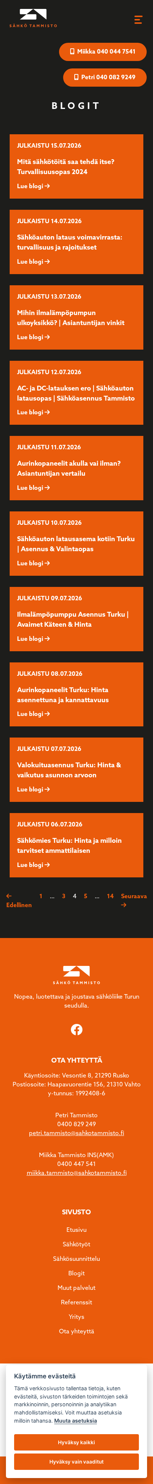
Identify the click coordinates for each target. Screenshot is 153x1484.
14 (110, 896)
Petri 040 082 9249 (108, 77)
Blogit (76, 1273)
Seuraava (134, 896)
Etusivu (76, 1230)
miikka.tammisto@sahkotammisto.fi (77, 1173)
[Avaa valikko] (137, 19)
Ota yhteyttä (76, 1331)
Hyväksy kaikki (76, 1442)
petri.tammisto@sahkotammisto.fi (76, 1133)
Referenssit (76, 1302)
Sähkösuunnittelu (76, 1259)
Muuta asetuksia (75, 1420)
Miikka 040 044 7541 (106, 51)
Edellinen (19, 905)
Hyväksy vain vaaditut (76, 1462)
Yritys (76, 1317)
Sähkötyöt (76, 1244)
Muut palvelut (76, 1288)
